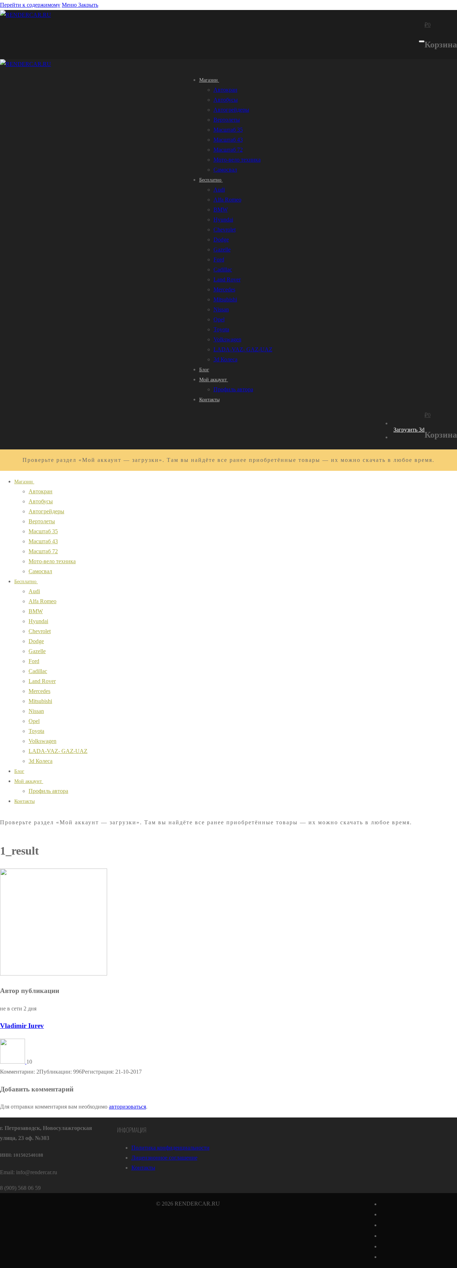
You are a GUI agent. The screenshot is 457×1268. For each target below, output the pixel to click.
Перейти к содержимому (30, 5)
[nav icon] (422, 41)
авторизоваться (127, 1107)
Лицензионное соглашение (164, 1158)
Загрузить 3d (409, 430)
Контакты (143, 1168)
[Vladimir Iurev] (13, 1062)
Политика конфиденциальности (170, 1148)
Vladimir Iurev (22, 1025)
